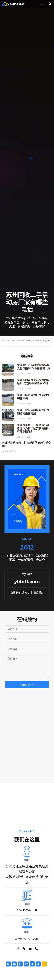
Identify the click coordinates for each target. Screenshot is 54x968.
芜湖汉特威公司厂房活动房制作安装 (33, 397)
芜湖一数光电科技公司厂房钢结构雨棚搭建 (33, 412)
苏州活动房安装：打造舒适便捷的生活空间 (26, 444)
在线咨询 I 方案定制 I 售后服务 (27, 592)
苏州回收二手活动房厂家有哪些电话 (27, 302)
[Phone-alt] (36, 948)
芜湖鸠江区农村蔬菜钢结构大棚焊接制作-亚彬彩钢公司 (34, 366)
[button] (41, 3)
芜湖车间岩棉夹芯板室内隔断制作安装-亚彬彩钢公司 (33, 382)
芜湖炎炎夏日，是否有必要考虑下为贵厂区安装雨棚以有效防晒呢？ (33, 428)
